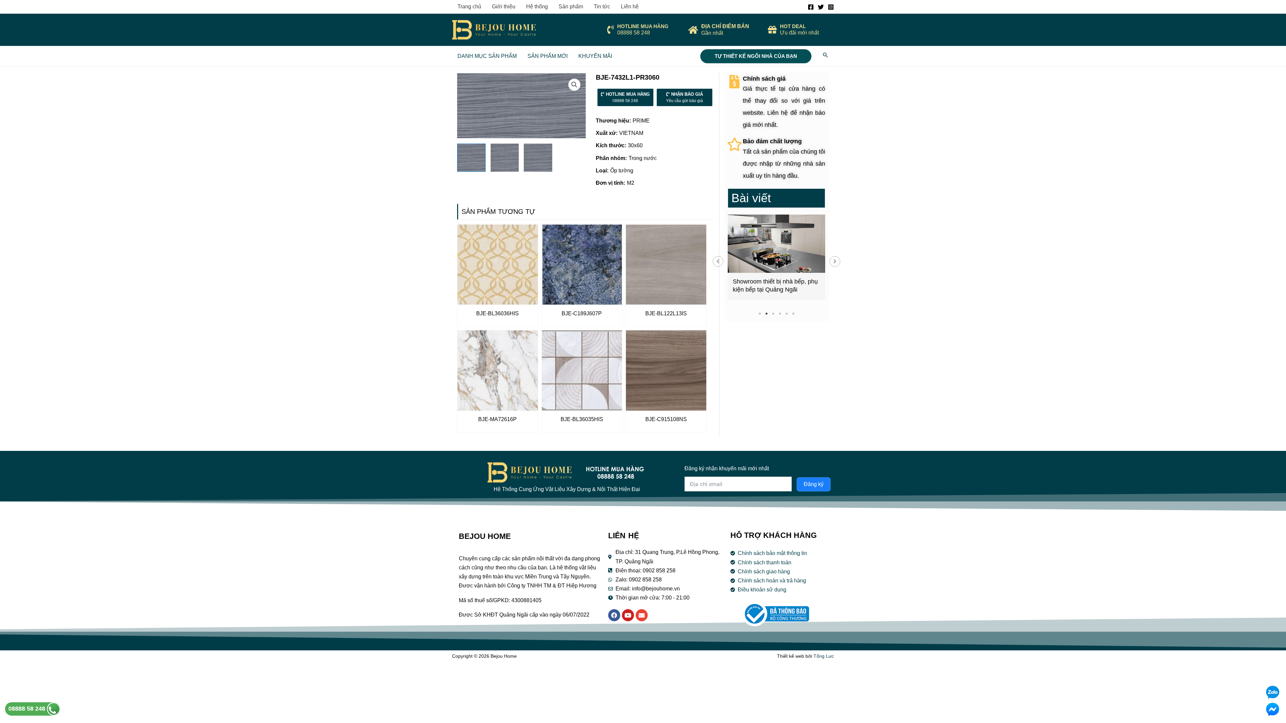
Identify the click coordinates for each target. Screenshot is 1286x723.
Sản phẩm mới (547, 56)
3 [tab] (773, 313)
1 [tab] (759, 313)
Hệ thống (537, 6)
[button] (718, 261)
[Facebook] (811, 7)
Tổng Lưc (823, 656)
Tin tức (602, 6)
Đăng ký (814, 484)
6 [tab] (793, 313)
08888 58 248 (27, 708)
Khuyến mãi (595, 56)
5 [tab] (786, 313)
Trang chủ (469, 6)
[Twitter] (821, 7)
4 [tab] (779, 313)
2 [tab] (766, 313)
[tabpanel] (776, 257)
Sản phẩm (571, 6)
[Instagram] (831, 7)
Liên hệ (630, 6)
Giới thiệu (503, 6)
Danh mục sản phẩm (487, 56)
